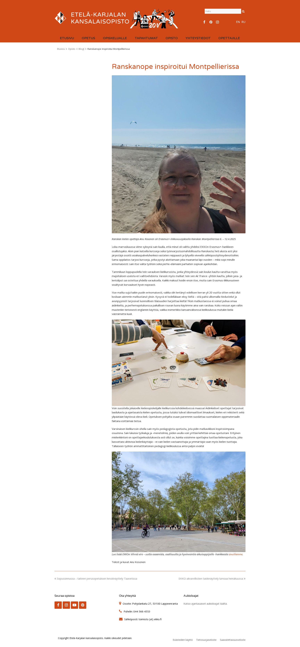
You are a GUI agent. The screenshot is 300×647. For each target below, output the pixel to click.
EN (238, 22)
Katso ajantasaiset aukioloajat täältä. (205, 603)
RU (243, 22)
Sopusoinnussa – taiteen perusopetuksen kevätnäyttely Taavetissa (97, 578)
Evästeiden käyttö (183, 639)
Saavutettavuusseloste (232, 639)
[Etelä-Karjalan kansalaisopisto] (117, 17)
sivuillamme (236, 554)
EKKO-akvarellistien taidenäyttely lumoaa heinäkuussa (211, 578)
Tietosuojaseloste (206, 639)
